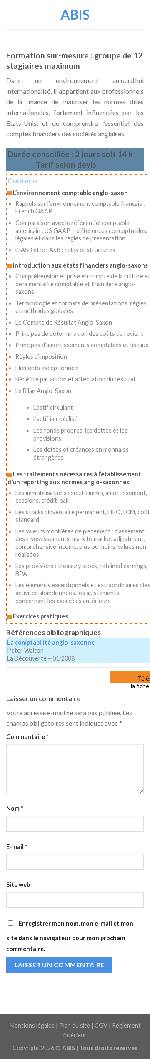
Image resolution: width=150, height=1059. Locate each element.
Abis (75, 14)
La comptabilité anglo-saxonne (51, 642)
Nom (14, 808)
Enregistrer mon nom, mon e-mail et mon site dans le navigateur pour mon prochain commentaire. (69, 936)
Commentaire (27, 736)
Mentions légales (32, 1025)
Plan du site (74, 1025)
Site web (18, 884)
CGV (101, 1025)
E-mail (16, 846)
